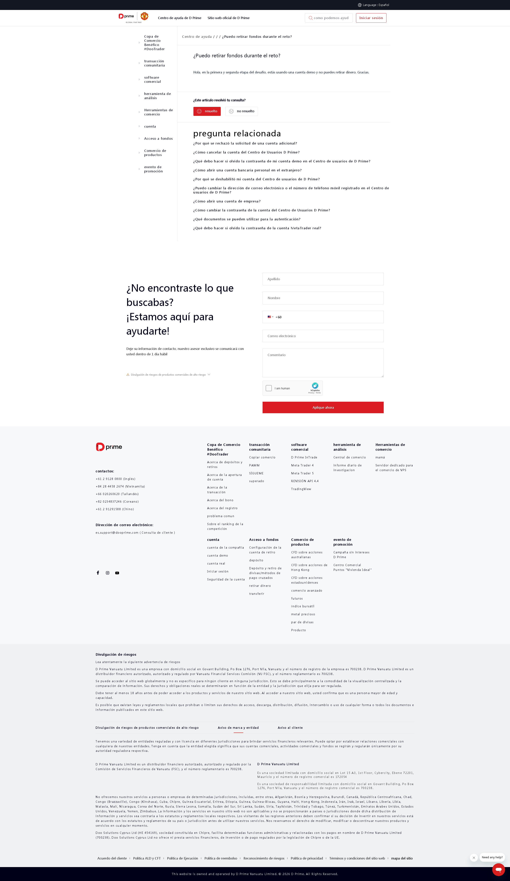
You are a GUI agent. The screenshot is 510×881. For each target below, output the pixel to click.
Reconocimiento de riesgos (263, 858)
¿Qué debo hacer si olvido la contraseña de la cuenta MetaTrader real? (257, 228)
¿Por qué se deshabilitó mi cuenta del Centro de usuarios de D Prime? (256, 179)
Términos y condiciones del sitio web (357, 858)
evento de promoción (153, 169)
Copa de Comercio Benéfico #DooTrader (154, 42)
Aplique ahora (323, 407)
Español (384, 5)
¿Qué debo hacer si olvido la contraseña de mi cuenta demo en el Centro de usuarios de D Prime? (281, 161)
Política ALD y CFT (147, 858)
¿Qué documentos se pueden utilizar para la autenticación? (247, 219)
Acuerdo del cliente (112, 858)
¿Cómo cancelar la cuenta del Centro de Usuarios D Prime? (246, 152)
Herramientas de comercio (158, 112)
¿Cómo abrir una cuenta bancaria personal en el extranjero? (247, 170)
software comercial (152, 79)
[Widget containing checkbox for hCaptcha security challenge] (293, 388)
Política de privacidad (307, 858)
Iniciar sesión (371, 18)
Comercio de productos (155, 152)
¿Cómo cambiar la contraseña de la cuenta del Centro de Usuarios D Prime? (261, 210)
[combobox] (272, 317)
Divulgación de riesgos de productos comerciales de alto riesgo (168, 374)
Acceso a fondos (158, 138)
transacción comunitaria (154, 63)
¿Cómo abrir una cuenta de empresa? (227, 201)
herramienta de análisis (157, 96)
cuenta (150, 126)
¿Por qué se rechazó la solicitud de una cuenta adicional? (245, 143)
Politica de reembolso (220, 858)
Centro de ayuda (197, 36)
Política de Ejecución (182, 858)
